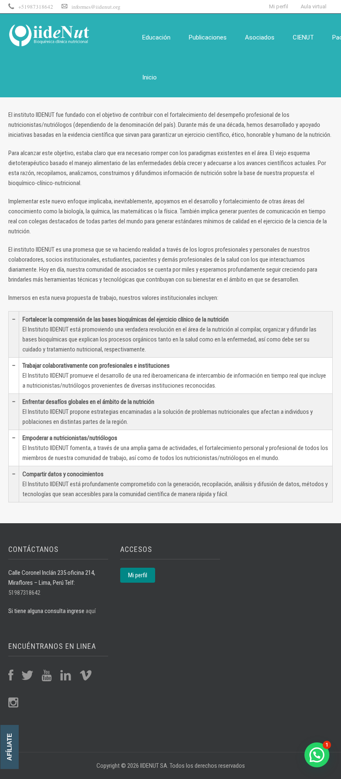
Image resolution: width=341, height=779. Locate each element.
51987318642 (24, 592)
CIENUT (303, 37)
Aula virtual (313, 6)
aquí (90, 611)
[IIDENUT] (49, 34)
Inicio (149, 77)
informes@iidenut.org (96, 6)
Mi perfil (278, 6)
